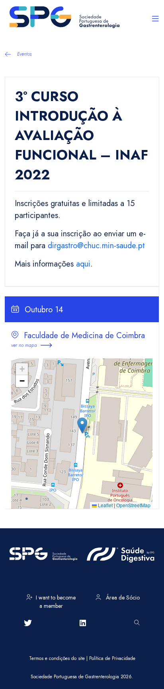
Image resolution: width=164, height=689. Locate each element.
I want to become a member (56, 600)
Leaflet (105, 505)
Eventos (24, 54)
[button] (82, 425)
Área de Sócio (122, 597)
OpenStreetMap (133, 505)
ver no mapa (24, 345)
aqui (83, 264)
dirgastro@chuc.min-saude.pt (96, 245)
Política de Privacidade (112, 658)
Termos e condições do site (57, 658)
